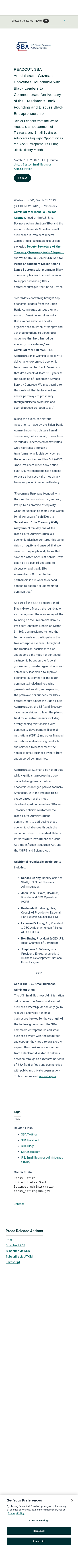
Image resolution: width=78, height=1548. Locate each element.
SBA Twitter (29, 1134)
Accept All (39, 1541)
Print (9, 1240)
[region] (39, 1521)
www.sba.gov (47, 1076)
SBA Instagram (30, 1152)
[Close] (72, 1500)
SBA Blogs (27, 1146)
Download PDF (15, 1245)
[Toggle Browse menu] (64, 20)
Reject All (38, 1531)
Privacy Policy (16, 1513)
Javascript (13, 1262)
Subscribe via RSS (18, 1251)
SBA (17, 1118)
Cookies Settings (39, 1520)
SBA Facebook (30, 1140)
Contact (19, 1204)
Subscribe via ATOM (19, 1256)
